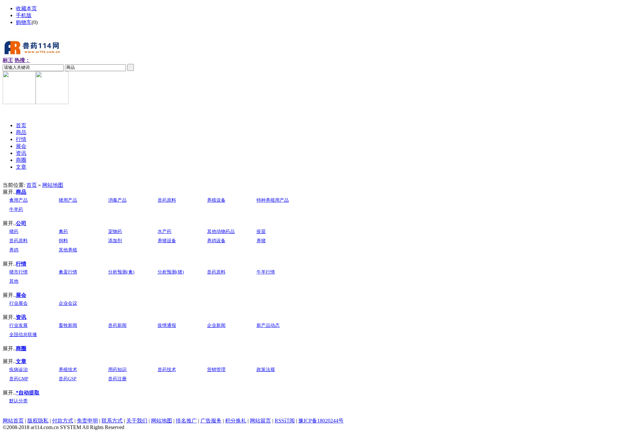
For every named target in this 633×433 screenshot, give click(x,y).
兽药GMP (18, 378)
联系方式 (112, 420)
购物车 (24, 22)
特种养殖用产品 (272, 200)
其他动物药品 (221, 231)
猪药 (13, 231)
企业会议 (68, 303)
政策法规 (265, 369)
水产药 (164, 231)
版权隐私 (37, 420)
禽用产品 (18, 200)
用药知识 (117, 369)
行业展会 (18, 303)
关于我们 (136, 420)
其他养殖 (68, 249)
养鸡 (13, 249)
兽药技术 (167, 369)
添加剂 (115, 240)
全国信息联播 (23, 334)
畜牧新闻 (68, 325)
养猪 (261, 240)
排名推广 (186, 420)
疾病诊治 (18, 369)
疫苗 (261, 231)
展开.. (9, 192)
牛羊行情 (265, 272)
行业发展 (18, 325)
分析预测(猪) (171, 272)
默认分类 (18, 400)
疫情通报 (167, 325)
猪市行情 (18, 272)
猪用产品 (68, 200)
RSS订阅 (285, 420)
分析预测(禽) (121, 272)
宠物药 (115, 231)
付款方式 (62, 420)
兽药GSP (67, 378)
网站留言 (260, 420)
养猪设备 (167, 240)
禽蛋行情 (68, 272)
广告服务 (211, 420)
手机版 (24, 15)
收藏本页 (26, 8)
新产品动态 (268, 325)
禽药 (63, 231)
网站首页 (13, 420)
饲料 (63, 240)
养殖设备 (216, 200)
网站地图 (52, 185)
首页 (31, 185)
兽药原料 (167, 200)
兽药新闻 (117, 325)
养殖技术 (68, 369)
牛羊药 (16, 209)
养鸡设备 (216, 240)
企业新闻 (216, 325)
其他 (13, 281)
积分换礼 (235, 420)
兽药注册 (117, 378)
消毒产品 (117, 200)
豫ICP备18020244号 (321, 420)
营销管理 (216, 369)
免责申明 (87, 420)
